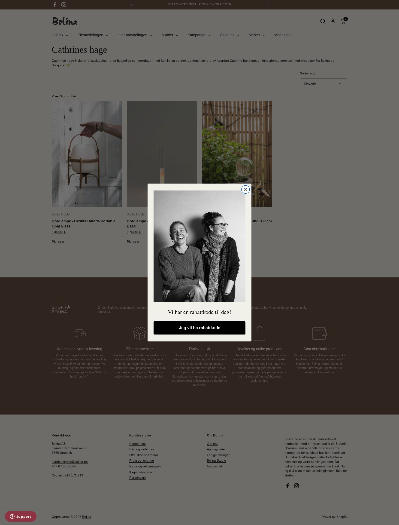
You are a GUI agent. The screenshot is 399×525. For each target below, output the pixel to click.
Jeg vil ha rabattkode (199, 327)
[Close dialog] (246, 189)
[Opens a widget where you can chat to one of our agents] (20, 517)
